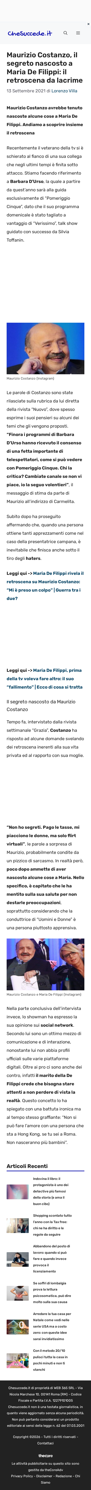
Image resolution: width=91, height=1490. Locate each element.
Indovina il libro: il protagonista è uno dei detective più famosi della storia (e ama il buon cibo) (50, 1191)
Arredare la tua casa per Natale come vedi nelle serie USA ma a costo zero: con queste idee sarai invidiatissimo (52, 1326)
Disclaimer (44, 1476)
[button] (65, 33)
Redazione (64, 1476)
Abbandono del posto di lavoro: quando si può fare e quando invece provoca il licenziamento (51, 1258)
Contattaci (45, 1443)
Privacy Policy (22, 1476)
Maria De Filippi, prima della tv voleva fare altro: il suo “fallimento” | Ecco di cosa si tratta (45, 679)
